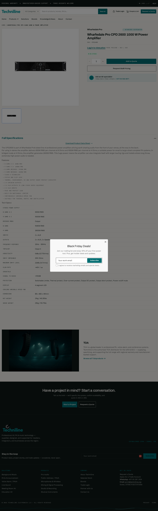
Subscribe (94, 260)
